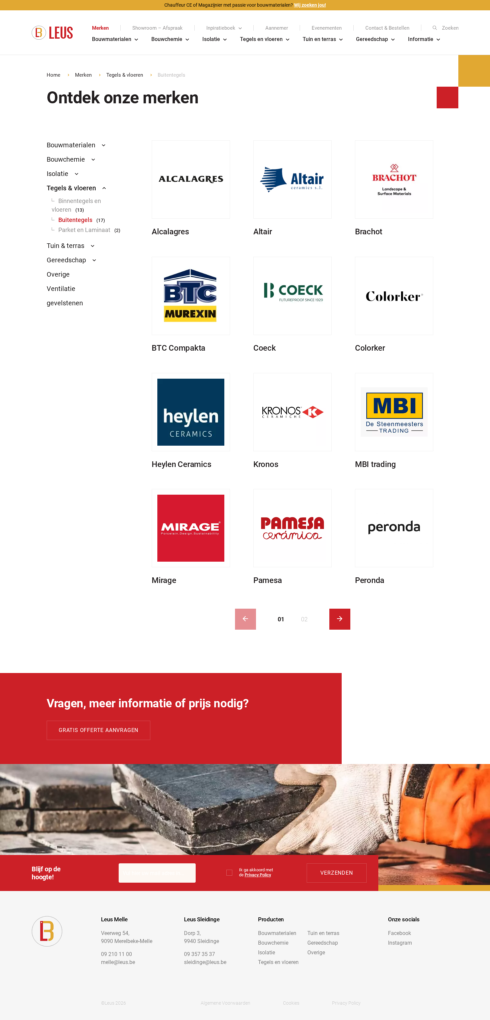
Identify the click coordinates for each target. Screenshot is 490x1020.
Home (53, 75)
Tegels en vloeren (261, 39)
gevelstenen (65, 303)
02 (304, 619)
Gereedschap (372, 39)
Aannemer (276, 28)
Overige (58, 274)
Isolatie (211, 39)
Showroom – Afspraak (157, 28)
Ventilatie (61, 289)
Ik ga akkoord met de (256, 872)
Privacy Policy (258, 874)
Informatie (420, 39)
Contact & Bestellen (387, 28)
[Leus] (52, 33)
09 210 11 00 (116, 954)
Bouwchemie (166, 39)
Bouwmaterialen (111, 39)
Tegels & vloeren (124, 75)
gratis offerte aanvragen (98, 730)
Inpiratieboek (220, 28)
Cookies (291, 1003)
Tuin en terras (319, 39)
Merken (100, 28)
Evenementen (327, 28)
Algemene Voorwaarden (225, 1003)
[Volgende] (339, 619)
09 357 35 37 (199, 954)
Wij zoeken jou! (310, 5)
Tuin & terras (65, 246)
